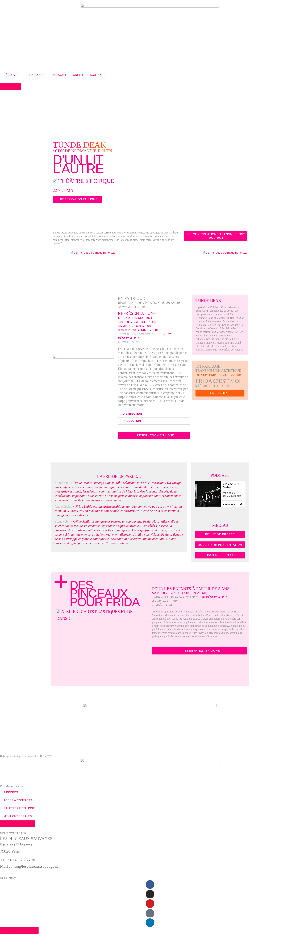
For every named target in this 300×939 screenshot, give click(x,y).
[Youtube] (150, 903)
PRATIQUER (35, 74)
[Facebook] (150, 884)
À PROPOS (10, 792)
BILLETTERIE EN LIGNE (19, 808)
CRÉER (78, 74)
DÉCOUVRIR (11, 74)
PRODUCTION (132, 421)
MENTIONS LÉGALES (17, 816)
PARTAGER (58, 74)
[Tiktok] (150, 913)
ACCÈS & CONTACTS (17, 800)
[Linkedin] (150, 922)
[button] (121, 268)
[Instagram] (150, 894)
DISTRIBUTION (132, 413)
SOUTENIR (97, 74)
